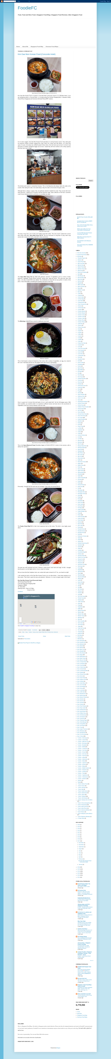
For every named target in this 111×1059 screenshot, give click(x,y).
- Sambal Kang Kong (82, 543)
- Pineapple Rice (81, 491)
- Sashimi (79, 546)
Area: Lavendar (80, 690)
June (80, 852)
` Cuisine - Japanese (82, 762)
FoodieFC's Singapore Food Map (27, 625)
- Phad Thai (80, 486)
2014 (78, 871)
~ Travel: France (81, 785)
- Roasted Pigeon (81, 258)
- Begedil (79, 283)
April (80, 857)
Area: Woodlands (81, 732)
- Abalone (79, 260)
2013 (78, 873)
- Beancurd (79, 270)
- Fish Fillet (79, 375)
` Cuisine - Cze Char (82, 750)
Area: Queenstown (81, 711)
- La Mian (79, 428)
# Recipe (79, 256)
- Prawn (79, 514)
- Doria (78, 357)
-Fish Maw (79, 635)
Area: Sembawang (81, 715)
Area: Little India (81, 692)
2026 (78, 824)
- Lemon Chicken (81, 435)
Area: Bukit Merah (81, 656)
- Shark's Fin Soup (81, 557)
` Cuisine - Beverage (82, 743)
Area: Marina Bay (81, 695)
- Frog (78, 391)
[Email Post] (39, 629)
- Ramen (79, 522)
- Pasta (78, 481)
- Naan (78, 467)
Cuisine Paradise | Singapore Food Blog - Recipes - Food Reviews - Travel (85, 953)
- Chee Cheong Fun (82, 304)
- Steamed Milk (80, 576)
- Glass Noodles (81, 394)
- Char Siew (80, 300)
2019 (78, 837)
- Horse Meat (80, 412)
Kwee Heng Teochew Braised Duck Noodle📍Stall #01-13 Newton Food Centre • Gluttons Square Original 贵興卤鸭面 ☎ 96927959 (84, 972)
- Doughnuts (80, 359)
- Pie (78, 488)
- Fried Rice (80, 387)
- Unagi (79, 605)
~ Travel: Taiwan (81, 794)
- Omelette (79, 474)
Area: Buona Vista (81, 660)
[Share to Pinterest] (49, 630)
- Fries (78, 389)
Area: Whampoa (81, 730)
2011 (78, 877)
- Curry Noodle (80, 350)
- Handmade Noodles (82, 401)
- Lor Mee (79, 438)
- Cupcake (79, 344)
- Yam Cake (80, 622)
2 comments (34, 629)
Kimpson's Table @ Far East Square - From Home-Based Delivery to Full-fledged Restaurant (85, 893)
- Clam (78, 329)
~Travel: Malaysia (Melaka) (83, 816)
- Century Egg (80, 298)
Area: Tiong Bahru (81, 723)
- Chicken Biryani (81, 311)
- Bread (79, 288)
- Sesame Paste (81, 555)
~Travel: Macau (80, 811)
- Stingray (79, 578)
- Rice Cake (80, 525)
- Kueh (78, 424)
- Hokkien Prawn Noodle (83, 406)
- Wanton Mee (80, 614)
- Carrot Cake (80, 297)
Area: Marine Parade (82, 697)
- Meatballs (79, 451)
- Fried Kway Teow (81, 385)
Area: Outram (80, 704)
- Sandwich (79, 545)
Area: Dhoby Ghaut (40, 632)
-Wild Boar (79, 638)
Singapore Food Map (37, 46)
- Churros (79, 325)
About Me (25, 46)
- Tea (78, 587)
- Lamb (78, 433)
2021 (78, 832)
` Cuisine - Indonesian (82, 759)
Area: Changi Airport (82, 661)
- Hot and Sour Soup (82, 414)
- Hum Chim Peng (81, 415)
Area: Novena (80, 700)
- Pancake (79, 479)
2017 (78, 841)
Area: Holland (80, 681)
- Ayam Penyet (80, 261)
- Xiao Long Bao (81, 621)
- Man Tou (79, 444)
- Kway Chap (80, 426)
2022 (78, 830)
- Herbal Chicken (81, 403)
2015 (78, 869)
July (80, 850)
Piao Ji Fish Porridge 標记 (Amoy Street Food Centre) (85, 225)
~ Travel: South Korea (82, 791)
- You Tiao (79, 630)
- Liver (78, 437)
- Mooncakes (80, 458)
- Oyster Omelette (81, 477)
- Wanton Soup (80, 615)
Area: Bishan (80, 647)
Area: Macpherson (81, 693)
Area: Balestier (80, 644)
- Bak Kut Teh (80, 265)
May (80, 854)
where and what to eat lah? (84, 993)
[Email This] (42, 630)
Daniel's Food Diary (82, 928)
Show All (91, 960)
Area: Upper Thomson (82, 729)
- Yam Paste (80, 624)
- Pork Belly (80, 500)
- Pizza (78, 495)
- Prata (78, 513)
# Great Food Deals (81, 254)
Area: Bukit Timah (81, 658)
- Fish (78, 373)
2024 (78, 826)
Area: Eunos (80, 676)
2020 (78, 835)
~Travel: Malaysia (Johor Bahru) (84, 813)
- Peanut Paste (80, 484)
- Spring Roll (80, 571)
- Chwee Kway (80, 327)
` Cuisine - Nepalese (82, 769)
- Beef (23, 632)
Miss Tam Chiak (82, 921)
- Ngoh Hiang (80, 470)
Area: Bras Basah (81, 653)
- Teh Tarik (79, 589)
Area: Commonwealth (82, 670)
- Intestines (79, 421)
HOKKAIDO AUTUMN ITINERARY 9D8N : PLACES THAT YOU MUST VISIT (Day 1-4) (85, 989)
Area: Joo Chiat (80, 684)
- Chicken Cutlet (81, 318)
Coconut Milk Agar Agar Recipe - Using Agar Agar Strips (84, 233)
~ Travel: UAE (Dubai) (82, 798)
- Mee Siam (80, 454)
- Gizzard (79, 392)
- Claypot (79, 330)
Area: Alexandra (81, 640)
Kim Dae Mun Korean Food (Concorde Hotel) (36, 54)
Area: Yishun (80, 736)
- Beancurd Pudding (82, 272)
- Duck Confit (80, 362)
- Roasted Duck (80, 529)
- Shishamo (80, 562)
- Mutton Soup (80, 465)
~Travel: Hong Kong (82, 804)
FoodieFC (27, 7)
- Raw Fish (79, 523)
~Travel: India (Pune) (82, 808)
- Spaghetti (79, 569)
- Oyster (79, 475)
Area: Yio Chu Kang (82, 734)
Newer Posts (21, 636)
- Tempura (79, 591)
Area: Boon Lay (80, 649)
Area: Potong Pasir (81, 709)
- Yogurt (79, 626)
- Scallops (79, 550)
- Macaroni (79, 440)
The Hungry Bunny (82, 936)
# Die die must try (81, 252)
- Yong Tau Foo (80, 628)
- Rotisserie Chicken (82, 536)
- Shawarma (80, 560)
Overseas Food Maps (52, 46)
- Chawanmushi (81, 302)
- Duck (78, 360)
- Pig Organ (80, 490)
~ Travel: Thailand (81, 796)
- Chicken (79, 309)
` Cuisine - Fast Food (82, 755)
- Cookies (79, 336)
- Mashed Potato (81, 447)
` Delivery (79, 780)
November (81, 844)
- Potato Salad (80, 509)
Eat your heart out (82, 978)
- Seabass (79, 553)
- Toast (78, 594)
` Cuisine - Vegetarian (82, 775)
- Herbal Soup (80, 405)
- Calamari (79, 295)
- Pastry (79, 483)
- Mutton (79, 463)
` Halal (78, 782)
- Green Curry (80, 398)
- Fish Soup (80, 376)
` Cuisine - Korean (32, 632)
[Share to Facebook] (47, 630)
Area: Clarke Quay (81, 667)
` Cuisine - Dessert (81, 752)
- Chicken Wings (81, 321)
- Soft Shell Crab (81, 564)
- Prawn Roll (80, 518)
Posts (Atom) (27, 638)
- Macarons (79, 442)
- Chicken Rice (80, 320)
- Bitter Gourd (80, 284)
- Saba (78, 537)
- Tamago (79, 584)
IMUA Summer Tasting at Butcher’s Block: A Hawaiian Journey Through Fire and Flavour (85, 916)
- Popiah (79, 497)
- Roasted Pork (80, 532)
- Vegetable (80, 607)
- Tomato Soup (80, 598)
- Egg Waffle (80, 369)
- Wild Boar (79, 617)
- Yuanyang (80, 631)
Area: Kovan (80, 688)
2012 (78, 875)
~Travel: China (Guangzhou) (84, 803)
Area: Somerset (54, 632)
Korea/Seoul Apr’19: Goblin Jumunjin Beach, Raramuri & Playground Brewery (84, 947)
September (81, 846)
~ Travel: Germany (81, 787)
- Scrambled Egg (81, 552)
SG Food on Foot (82, 890)
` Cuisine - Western (81, 778)
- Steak (78, 573)
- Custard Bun (80, 355)
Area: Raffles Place (81, 713)
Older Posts (67, 636)
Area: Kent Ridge (81, 686)
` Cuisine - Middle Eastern (83, 768)
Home (18, 46)
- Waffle (79, 608)
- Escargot (79, 371)
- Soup (26, 632)
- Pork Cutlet (80, 504)
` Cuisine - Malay (81, 766)
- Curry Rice (80, 353)
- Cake (78, 293)
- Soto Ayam (80, 566)
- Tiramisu (79, 592)
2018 (78, 839)
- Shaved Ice (80, 559)
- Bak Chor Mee (81, 263)
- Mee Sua (79, 456)
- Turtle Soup (80, 601)
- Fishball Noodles (81, 378)
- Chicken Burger (81, 313)
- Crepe (79, 341)
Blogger (58, 1047)
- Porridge (79, 507)
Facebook (20, 591)
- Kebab (79, 422)
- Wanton (79, 612)
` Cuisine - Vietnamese (82, 777)
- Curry (78, 346)
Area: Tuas (79, 727)
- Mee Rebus (80, 452)
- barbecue (79, 633)
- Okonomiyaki (80, 472)
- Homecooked (80, 408)
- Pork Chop (80, 502)
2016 (78, 867)
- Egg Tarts (79, 368)
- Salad (79, 539)
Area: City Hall (80, 665)
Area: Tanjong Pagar (82, 720)
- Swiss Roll (80, 582)
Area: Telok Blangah (82, 722)
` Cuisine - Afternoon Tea (83, 741)
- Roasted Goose (81, 530)
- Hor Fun (79, 410)
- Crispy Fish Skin (81, 343)
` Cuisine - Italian (81, 761)
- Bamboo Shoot (81, 268)
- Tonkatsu (79, 599)
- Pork (78, 499)
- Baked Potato (80, 267)
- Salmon (79, 541)
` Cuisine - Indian (81, 757)
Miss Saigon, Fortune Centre (84, 886)
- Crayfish (79, 339)
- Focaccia (79, 380)
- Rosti (78, 534)
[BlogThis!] (44, 630)
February (81, 859)
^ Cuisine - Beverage (82, 738)
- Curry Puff (79, 352)
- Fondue (79, 383)
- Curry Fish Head (81, 348)
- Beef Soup (80, 279)
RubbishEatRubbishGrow (84, 898)
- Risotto (79, 527)
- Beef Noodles (80, 277)
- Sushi (78, 580)
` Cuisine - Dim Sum (82, 754)
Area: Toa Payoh (81, 725)
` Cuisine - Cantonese (82, 748)
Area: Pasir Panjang (82, 706)
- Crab (78, 337)
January (81, 864)
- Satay (78, 548)
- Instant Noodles (81, 419)
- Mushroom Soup (81, 461)
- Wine (78, 619)
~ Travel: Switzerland (82, 792)
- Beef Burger (80, 275)
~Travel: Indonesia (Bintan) (83, 810)
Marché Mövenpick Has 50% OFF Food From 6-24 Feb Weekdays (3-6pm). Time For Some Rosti (85, 931)
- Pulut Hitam (80, 520)
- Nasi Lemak (80, 468)
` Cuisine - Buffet (81, 746)
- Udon (78, 603)
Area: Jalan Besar (81, 683)
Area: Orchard (48, 632)
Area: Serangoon (81, 716)
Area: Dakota (80, 672)
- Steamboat (80, 575)
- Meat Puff (79, 449)
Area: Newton (80, 699)
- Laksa (79, 431)
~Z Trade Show (80, 818)
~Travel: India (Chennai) (83, 806)
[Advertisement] (55, 30)
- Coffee (79, 334)
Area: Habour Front (81, 679)
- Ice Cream (80, 417)
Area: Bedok (80, 645)
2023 (78, 828)
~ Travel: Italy (80, 789)
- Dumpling (79, 364)
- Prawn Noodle (81, 516)
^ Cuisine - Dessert (81, 739)
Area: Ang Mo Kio (81, 642)
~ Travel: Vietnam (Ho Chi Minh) (84, 800)
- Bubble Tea (80, 290)
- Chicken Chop (81, 314)
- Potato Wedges (81, 511)
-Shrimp (79, 637)
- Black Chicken (81, 286)
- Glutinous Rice (81, 396)
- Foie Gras (79, 382)
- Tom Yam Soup (81, 596)
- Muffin (79, 460)
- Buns (78, 291)
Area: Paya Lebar (81, 707)
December (81, 842)
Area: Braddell (80, 651)
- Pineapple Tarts (81, 493)
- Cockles (79, 332)
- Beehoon (79, 281)
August (80, 848)
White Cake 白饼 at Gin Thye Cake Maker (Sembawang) (84, 229)
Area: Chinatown (81, 663)
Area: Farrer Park (81, 677)
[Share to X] (46, 630)
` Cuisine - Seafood (81, 771)
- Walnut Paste (80, 610)
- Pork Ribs (79, 506)
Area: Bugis (80, 654)
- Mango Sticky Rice (82, 445)
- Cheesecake (80, 307)
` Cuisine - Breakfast (82, 745)
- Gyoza (79, 399)
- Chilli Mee (80, 323)
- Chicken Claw (80, 316)
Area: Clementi (80, 669)
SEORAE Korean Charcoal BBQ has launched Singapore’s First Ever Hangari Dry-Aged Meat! (84, 924)
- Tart (78, 585)
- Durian (79, 366)
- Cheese (79, 306)
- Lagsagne (80, 429)
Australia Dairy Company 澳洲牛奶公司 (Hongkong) (84, 221)
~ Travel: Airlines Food (82, 784)
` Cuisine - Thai (80, 773)
